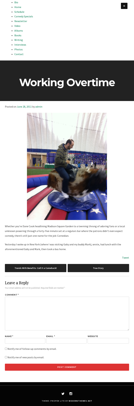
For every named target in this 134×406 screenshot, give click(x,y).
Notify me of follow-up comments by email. (32, 348)
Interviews (20, 44)
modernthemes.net (80, 401)
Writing (18, 40)
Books (17, 35)
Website (93, 336)
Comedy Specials (23, 16)
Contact (19, 54)
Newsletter (20, 21)
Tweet (125, 257)
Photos (18, 49)
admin (38, 106)
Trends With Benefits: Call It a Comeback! (36, 268)
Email (50, 336)
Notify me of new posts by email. (26, 357)
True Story (98, 268)
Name (9, 336)
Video (17, 25)
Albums (18, 30)
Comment (12, 295)
